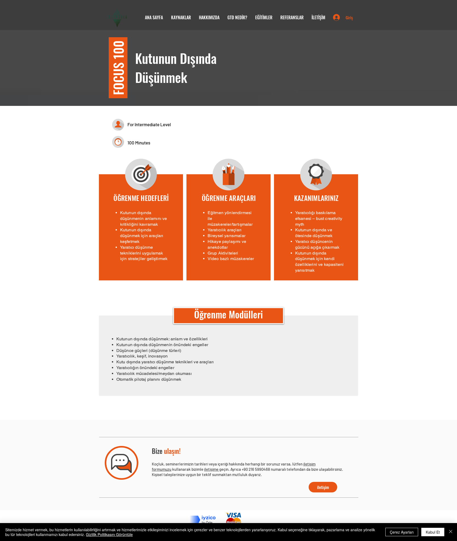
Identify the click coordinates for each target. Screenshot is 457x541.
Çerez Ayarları (402, 532)
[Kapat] (450, 532)
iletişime (211, 469)
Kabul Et (433, 532)
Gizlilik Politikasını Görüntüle (109, 534)
